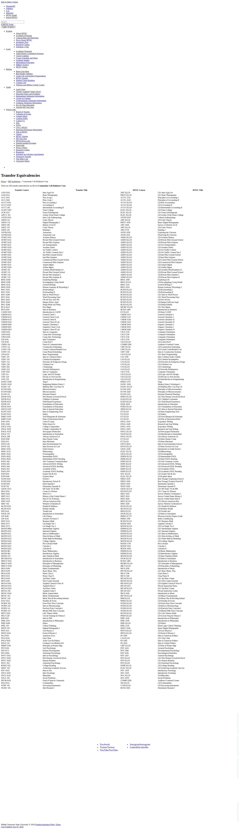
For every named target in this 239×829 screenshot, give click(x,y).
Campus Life (21, 83)
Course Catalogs (22, 56)
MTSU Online (21, 67)
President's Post (22, 42)
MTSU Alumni (22, 78)
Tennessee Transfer (23, 157)
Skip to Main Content (9, 2)
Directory (9, 13)
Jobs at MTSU (21, 132)
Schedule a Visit (22, 47)
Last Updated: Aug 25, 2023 (12, 827)
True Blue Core (22, 159)
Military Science (22, 65)
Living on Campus (23, 98)
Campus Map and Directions (27, 38)
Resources (20, 152)
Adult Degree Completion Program (30, 54)
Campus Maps (21, 116)
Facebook (105, 744)
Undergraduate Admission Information (31, 101)
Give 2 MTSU (21, 127)
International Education (25, 62)
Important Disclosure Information (29, 130)
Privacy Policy (21, 148)
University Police (23, 161)
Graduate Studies (22, 60)
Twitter (107, 747)
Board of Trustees (23, 112)
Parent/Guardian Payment (26, 143)
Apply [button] (8, 87)
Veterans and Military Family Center (30, 85)
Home (3, 181)
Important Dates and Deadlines (28, 94)
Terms (58, 825)
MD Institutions (14, 181)
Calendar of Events (23, 114)
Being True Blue (22, 71)
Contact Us (20, 121)
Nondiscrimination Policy (45, 825)
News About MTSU (24, 40)
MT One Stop (21, 139)
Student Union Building (25, 80)
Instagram (140, 744)
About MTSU (21, 33)
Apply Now (20, 89)
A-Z (7, 11)
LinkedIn (139, 747)
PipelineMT (10, 6)
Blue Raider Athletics (24, 74)
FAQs (18, 125)
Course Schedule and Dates (27, 58)
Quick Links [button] (11, 110)
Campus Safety (22, 118)
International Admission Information (30, 96)
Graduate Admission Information (29, 103)
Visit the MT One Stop (25, 107)
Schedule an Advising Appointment (30, 154)
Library (19, 134)
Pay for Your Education (25, 105)
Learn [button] (8, 49)
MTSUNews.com (23, 141)
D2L (18, 123)
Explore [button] (9, 31)
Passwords (20, 145)
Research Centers (23, 45)
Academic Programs (24, 36)
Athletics (9, 8)
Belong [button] (9, 69)
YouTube (109, 750)
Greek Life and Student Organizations (31, 76)
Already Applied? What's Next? (28, 92)
